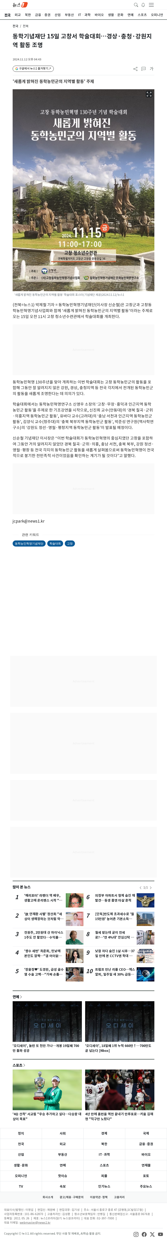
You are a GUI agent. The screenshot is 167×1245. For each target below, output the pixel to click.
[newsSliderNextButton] (151, 887)
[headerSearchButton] (136, 4)
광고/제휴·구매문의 (72, 1197)
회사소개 (48, 1197)
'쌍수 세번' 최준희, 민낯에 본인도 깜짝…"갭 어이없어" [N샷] (43, 956)
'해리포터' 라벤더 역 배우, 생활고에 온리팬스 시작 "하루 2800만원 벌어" (43, 900)
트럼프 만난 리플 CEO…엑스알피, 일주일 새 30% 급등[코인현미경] (115, 974)
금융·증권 (146, 1144)
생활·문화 (21, 1165)
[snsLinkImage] (136, 1234)
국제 (146, 1133)
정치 (21, 1133)
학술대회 (55, 543)
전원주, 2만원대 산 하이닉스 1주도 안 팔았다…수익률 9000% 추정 (43, 937)
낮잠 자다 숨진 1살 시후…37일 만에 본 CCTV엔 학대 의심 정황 (115, 956)
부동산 (62, 1154)
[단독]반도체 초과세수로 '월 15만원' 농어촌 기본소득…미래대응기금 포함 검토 (114, 919)
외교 (63, 1144)
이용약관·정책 (99, 1197)
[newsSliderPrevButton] (140, 887)
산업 (21, 1154)
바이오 (146, 1154)
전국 (15, 26)
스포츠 (17, 1065)
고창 (70, 543)
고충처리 (119, 1197)
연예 (16, 996)
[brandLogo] (20, 4)
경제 (104, 1133)
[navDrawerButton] (151, 4)
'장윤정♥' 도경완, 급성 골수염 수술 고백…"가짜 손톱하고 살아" (44, 974)
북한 (104, 1144)
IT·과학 (104, 1154)
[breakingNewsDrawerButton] (143, 4)
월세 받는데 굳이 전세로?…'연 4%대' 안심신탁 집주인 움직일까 (114, 937)
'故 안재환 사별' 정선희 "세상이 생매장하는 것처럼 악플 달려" (43, 919)
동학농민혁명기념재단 (29, 543)
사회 (63, 1133)
